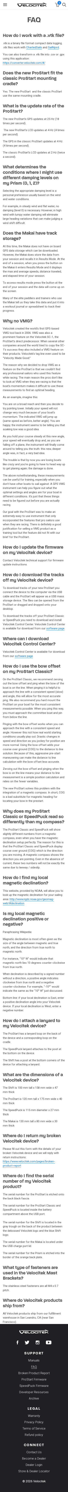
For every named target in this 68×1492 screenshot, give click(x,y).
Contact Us (34, 1452)
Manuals (33, 1360)
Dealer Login (34, 1465)
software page (55, 628)
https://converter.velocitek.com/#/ (24, 63)
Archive (34, 1398)
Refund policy (34, 1435)
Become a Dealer (34, 1458)
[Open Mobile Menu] (5, 4)
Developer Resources (34, 1392)
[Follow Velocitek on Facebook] (17, 1342)
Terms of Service (34, 1428)
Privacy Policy (33, 1422)
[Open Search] (65, 4)
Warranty (34, 1416)
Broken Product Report (33, 1373)
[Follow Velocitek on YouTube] (48, 1342)
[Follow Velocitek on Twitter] (27, 1342)
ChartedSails (34, 47)
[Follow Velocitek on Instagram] (37, 1342)
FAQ (34, 1367)
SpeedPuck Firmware (34, 1386)
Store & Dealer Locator (34, 1471)
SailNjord (53, 47)
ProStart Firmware (34, 1379)
